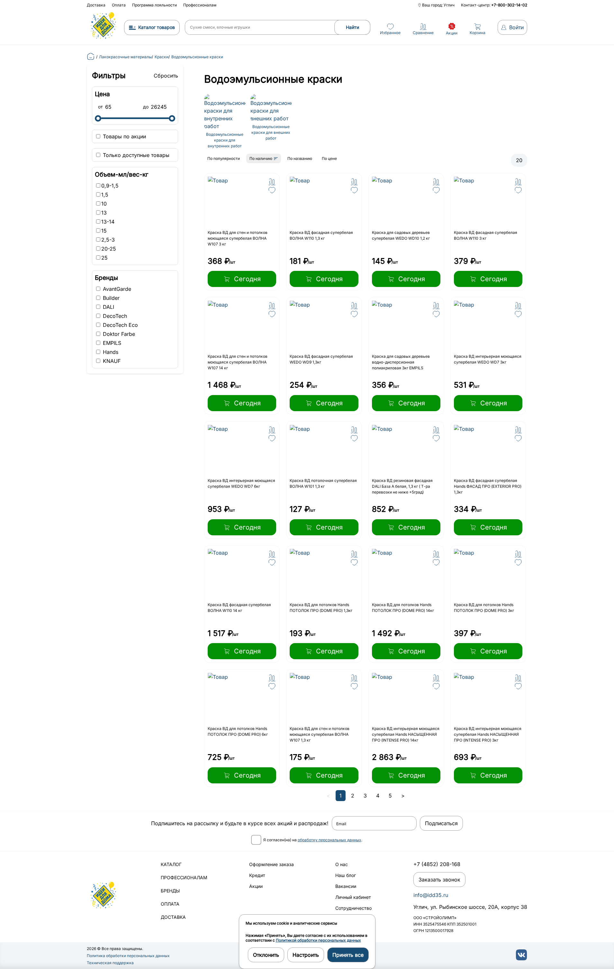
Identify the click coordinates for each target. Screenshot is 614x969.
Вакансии (345, 886)
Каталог (171, 864)
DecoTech (114, 316)
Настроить (306, 955)
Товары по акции (123, 136)
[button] (271, 181)
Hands (109, 352)
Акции (256, 886)
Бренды (170, 890)
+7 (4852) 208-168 (436, 864)
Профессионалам (199, 5)
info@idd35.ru (430, 895)
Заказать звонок (439, 879)
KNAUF (111, 361)
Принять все (348, 955)
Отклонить (266, 955)
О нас (341, 864)
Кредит (257, 875)
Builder (110, 298)
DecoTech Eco (119, 325)
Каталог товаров (156, 27)
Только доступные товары (135, 155)
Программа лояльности (154, 5)
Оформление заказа (271, 864)
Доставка (96, 5)
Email (341, 824)
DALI (107, 307)
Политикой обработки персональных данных (318, 940)
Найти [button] (352, 27)
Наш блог (345, 875)
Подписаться (441, 823)
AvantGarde (116, 289)
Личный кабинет (353, 897)
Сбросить (166, 75)
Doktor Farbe (118, 334)
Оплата (119, 5)
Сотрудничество (353, 908)
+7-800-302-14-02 (509, 5)
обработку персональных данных (329, 839)
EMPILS (111, 343)
